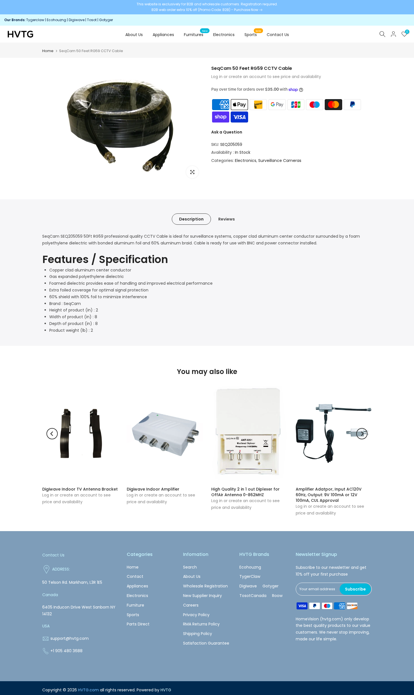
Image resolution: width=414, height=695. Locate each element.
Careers (191, 605)
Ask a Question (226, 132)
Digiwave (76, 19)
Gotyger (106, 19)
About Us (134, 34)
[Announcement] (207, 7)
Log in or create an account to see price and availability (266, 76)
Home (48, 51)
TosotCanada (252, 595)
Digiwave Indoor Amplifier (153, 489)
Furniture (135, 605)
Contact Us (278, 34)
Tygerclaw (35, 19)
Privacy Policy (196, 615)
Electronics (224, 34)
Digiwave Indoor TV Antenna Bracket (80, 489)
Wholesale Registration (205, 586)
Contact (135, 576)
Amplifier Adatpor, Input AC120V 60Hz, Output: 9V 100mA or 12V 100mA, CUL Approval (329, 494)
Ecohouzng (56, 19)
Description (191, 219)
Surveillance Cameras (279, 160)
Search (190, 567)
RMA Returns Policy (201, 624)
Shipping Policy (197, 633)
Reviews (226, 219)
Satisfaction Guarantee (206, 643)
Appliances (163, 34)
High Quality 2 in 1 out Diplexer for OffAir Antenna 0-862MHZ (245, 492)
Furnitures (196, 34)
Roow (277, 595)
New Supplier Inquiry (202, 595)
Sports (252, 34)
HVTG (166, 690)
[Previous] (52, 433)
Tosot (92, 19)
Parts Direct (138, 624)
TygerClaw (249, 576)
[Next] (362, 433)
